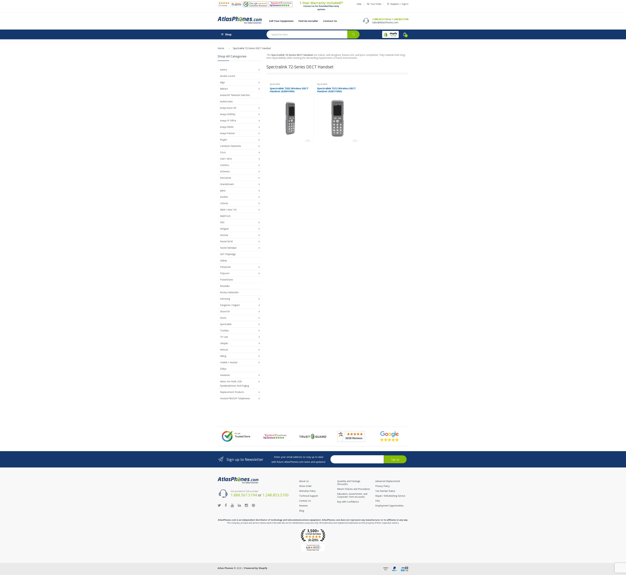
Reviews (303, 505)
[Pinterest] (253, 505)
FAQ (377, 500)
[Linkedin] (239, 505)
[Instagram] (246, 505)
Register (395, 3)
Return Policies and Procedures (353, 488)
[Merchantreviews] (255, 4)
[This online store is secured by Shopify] (390, 34)
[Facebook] (226, 505)
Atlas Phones (225, 568)
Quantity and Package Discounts (348, 483)
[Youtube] (232, 505)
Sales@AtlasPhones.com (385, 22)
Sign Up (395, 459)
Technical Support (308, 495)
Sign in (405, 3)
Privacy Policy (382, 486)
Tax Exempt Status (385, 490)
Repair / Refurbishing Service (390, 495)
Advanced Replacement (387, 481)
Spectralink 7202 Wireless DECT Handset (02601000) (289, 90)
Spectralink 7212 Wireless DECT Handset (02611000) (336, 90)
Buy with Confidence (348, 501)
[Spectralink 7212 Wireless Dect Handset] (337, 117)
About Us (304, 481)
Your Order (376, 3)
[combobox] (313, 34)
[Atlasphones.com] (230, 4)
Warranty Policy (307, 490)
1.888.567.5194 (380, 19)
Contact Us (305, 500)
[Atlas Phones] (240, 20)
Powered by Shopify (255, 568)
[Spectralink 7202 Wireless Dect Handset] (290, 117)
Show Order (305, 486)
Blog (301, 510)
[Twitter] (219, 505)
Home (221, 48)
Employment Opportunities (389, 505)
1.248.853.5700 (400, 19)
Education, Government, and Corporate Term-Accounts (352, 495)
